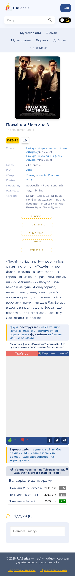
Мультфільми (21, 40)
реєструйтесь (29, 327)
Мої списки (38, 48)
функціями (38, 334)
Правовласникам (53, 570)
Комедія (41, 175)
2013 (29, 170)
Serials (21, 8)
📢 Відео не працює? (53, 353)
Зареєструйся (20, 449)
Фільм (30, 175)
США (29, 180)
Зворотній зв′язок (22, 570)
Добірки (59, 40)
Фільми (51, 33)
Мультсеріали (30, 33)
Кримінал (54, 175)
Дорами (42, 40)
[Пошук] (50, 20)
